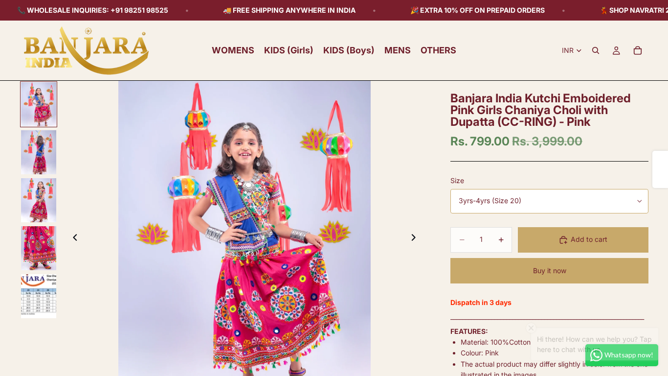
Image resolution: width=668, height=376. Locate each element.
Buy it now (549, 270)
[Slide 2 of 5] (38, 152)
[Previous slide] (72, 239)
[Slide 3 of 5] (38, 200)
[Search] (595, 50)
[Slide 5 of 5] (38, 296)
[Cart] (637, 50)
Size (457, 180)
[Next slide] (416, 239)
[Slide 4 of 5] (38, 248)
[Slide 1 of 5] (38, 104)
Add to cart (589, 239)
